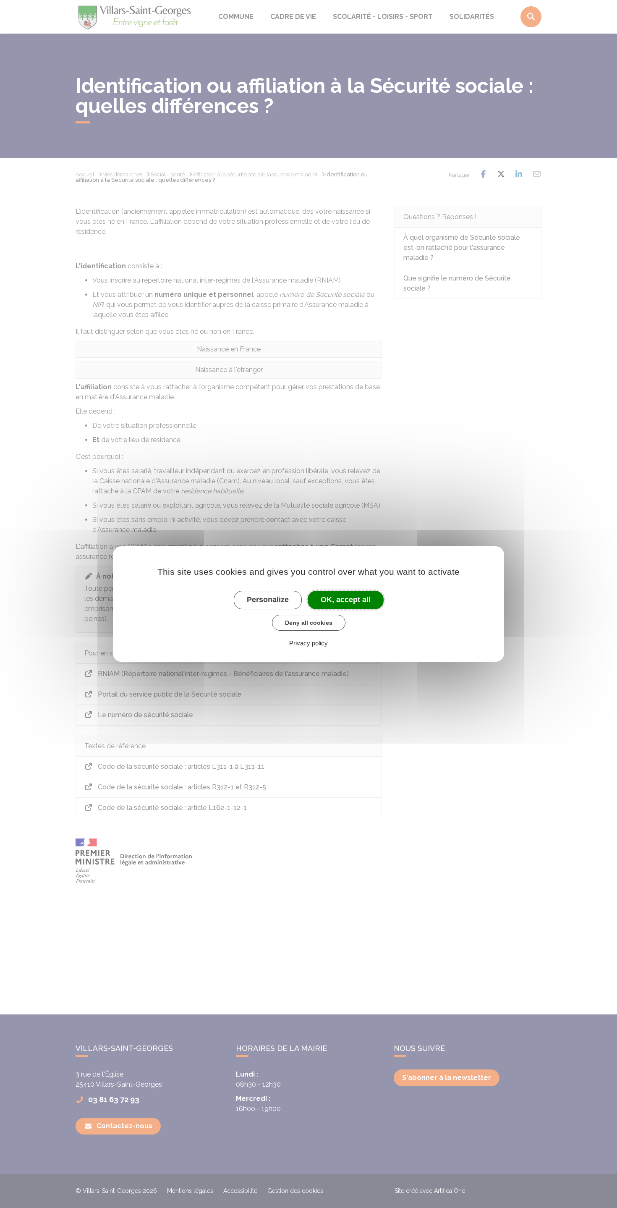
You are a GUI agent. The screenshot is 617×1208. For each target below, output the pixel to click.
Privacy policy (308, 643)
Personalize (268, 599)
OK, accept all (346, 599)
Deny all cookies (308, 622)
